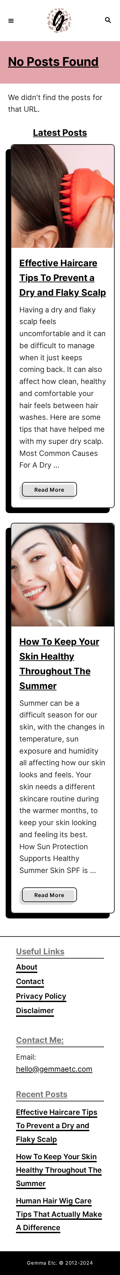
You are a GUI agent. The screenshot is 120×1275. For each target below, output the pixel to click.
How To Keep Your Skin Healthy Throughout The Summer (59, 1170)
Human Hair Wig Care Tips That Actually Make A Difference (59, 1214)
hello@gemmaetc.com (54, 1069)
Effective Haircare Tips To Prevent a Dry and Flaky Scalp (62, 278)
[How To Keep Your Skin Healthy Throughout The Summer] (62, 574)
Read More (51, 491)
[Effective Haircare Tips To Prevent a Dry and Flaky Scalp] (62, 196)
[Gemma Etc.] (59, 20)
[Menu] (11, 20)
